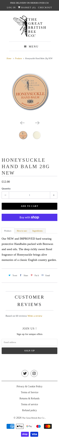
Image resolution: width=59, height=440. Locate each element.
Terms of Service (29, 392)
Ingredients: (37, 231)
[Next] (37, 122)
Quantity (6, 188)
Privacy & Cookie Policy (29, 386)
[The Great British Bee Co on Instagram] (34, 373)
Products (18, 58)
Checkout (45, 7)
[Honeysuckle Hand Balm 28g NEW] (29, 92)
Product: (8, 231)
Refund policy (29, 410)
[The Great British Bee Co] (29, 27)
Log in (11, 7)
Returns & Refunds (29, 398)
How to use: (22, 231)
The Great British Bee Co (33, 418)
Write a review (35, 316)
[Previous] (22, 122)
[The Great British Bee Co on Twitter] (24, 373)
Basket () (28, 7)
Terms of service (29, 404)
